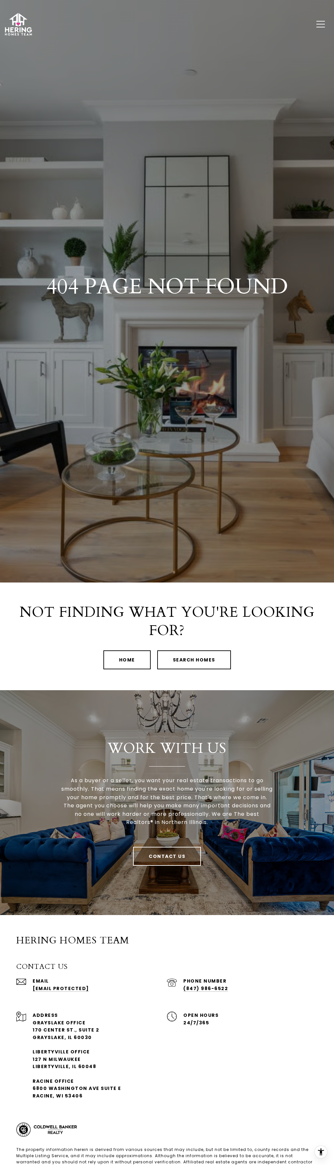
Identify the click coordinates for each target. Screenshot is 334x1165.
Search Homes (194, 660)
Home (127, 660)
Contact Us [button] (167, 856)
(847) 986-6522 (205, 988)
